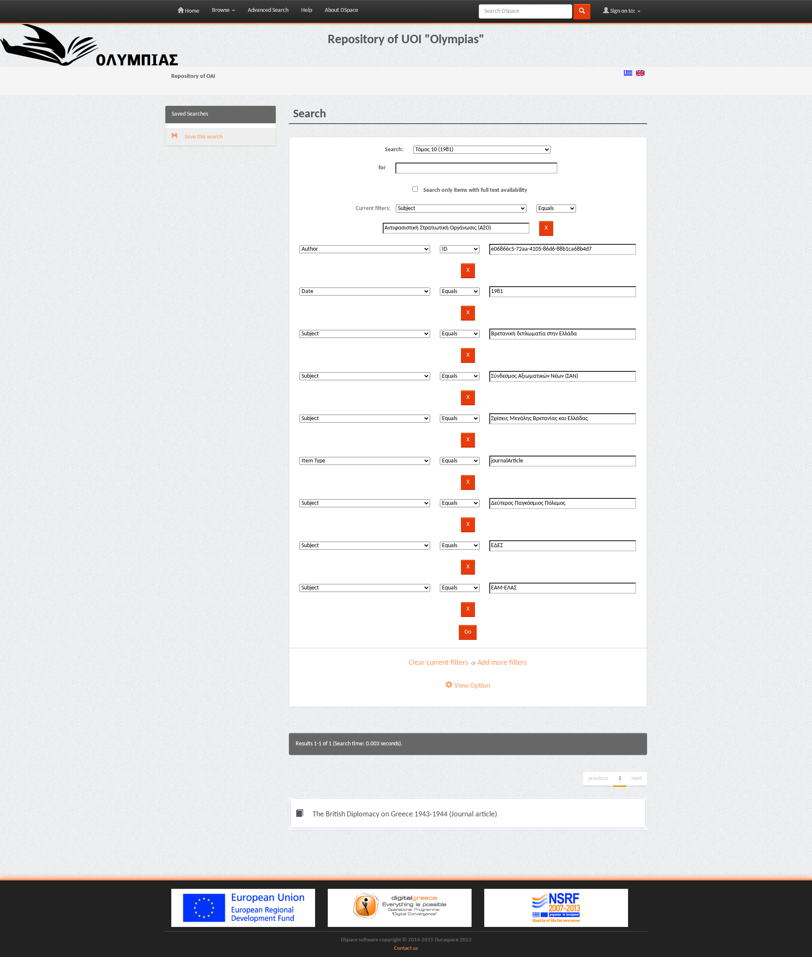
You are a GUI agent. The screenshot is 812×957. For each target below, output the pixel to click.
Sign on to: (622, 11)
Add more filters (502, 663)
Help (306, 10)
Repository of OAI (193, 76)
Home (191, 11)
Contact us (406, 948)
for (382, 168)
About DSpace (341, 10)
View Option (471, 685)
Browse (221, 10)
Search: (394, 150)
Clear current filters (438, 663)
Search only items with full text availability (474, 190)
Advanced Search (268, 10)
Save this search (203, 137)
